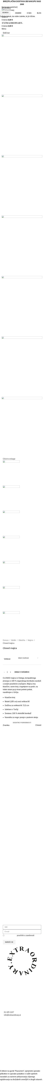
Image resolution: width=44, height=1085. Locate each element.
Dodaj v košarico (22, 672)
